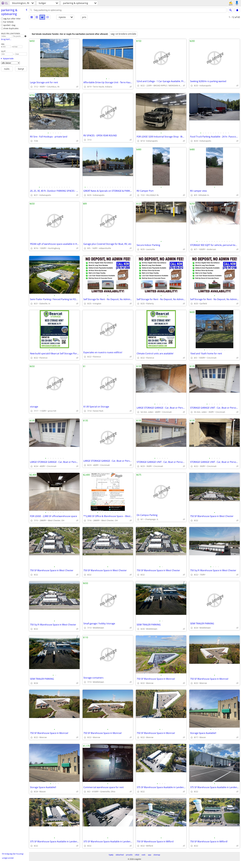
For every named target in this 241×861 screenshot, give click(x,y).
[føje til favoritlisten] (31, 86)
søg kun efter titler (12, 18)
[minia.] (37, 17)
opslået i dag (9, 25)
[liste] (31, 17)
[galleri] (42, 17)
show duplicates (11, 28)
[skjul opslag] (77, 86)
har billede (8, 21)
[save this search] (237, 10)
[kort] (47, 17)
